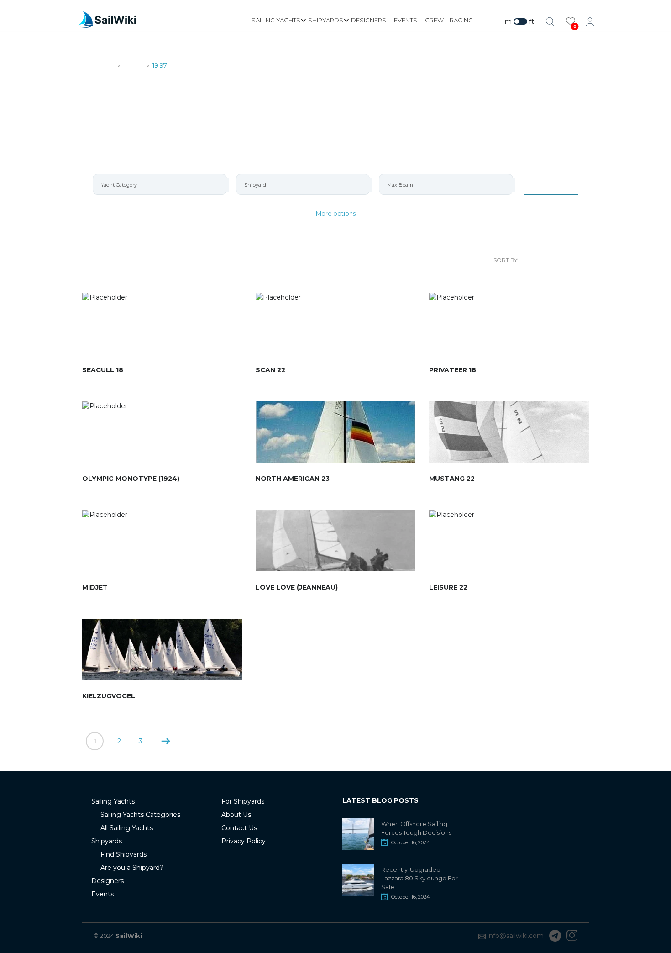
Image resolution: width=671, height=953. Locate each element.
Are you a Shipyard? (131, 867)
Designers (368, 20)
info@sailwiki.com (516, 936)
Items (556, 184)
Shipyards (325, 20)
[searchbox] (164, 185)
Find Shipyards (123, 854)
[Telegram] (555, 936)
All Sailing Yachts (126, 828)
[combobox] (160, 184)
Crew (434, 20)
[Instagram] (571, 936)
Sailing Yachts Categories (140, 815)
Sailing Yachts (276, 20)
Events (405, 20)
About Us (236, 815)
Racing (461, 20)
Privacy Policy (243, 841)
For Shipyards (242, 801)
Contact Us (239, 828)
